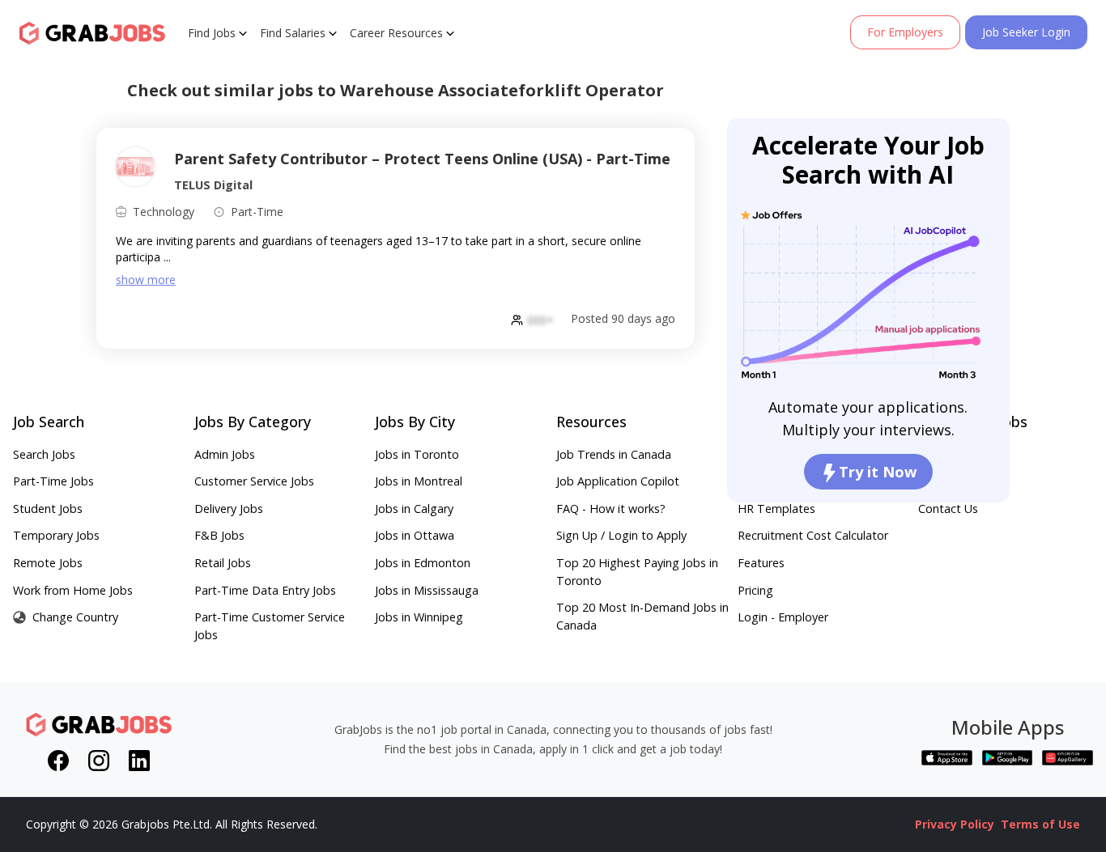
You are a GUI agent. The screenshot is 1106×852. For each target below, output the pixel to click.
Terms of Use (1040, 824)
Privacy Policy (954, 824)
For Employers (905, 32)
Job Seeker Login (1026, 32)
